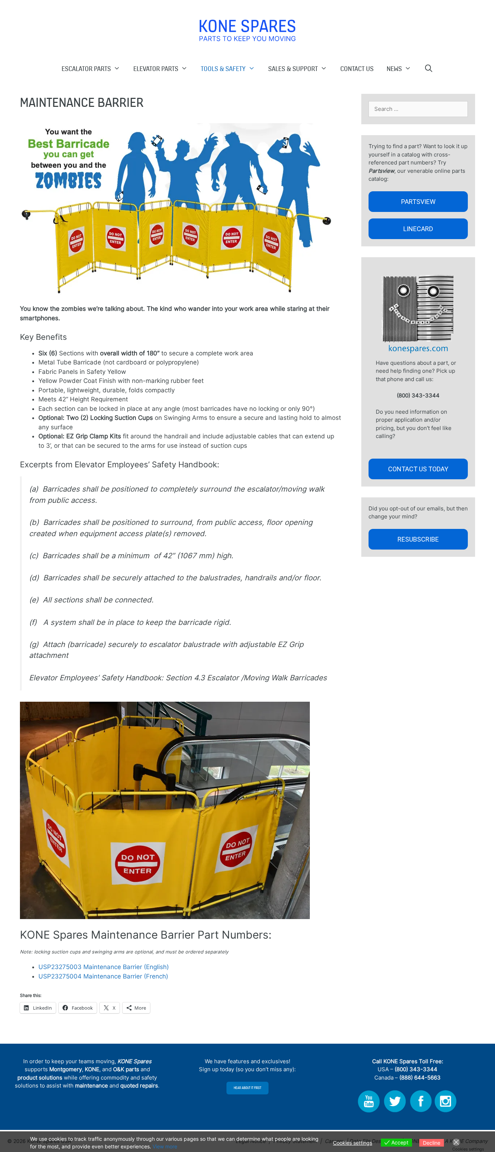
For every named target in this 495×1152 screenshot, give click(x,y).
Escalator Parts (86, 68)
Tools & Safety (223, 68)
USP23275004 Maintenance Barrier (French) (104, 976)
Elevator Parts (155, 68)
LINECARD (418, 229)
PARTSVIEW (418, 201)
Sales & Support (293, 68)
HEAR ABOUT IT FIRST (247, 1088)
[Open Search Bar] (429, 68)
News (394, 68)
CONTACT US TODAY (418, 469)
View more (165, 1146)
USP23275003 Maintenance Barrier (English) (103, 967)
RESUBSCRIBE (418, 539)
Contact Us (357, 68)
